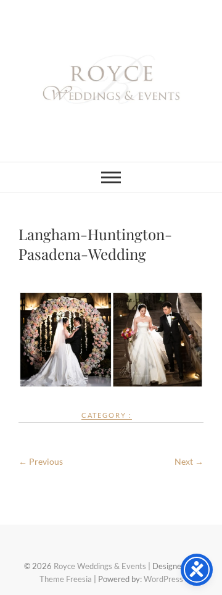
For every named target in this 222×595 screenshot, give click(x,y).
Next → (189, 461)
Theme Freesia (65, 579)
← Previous (40, 461)
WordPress (163, 579)
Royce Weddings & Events (100, 566)
